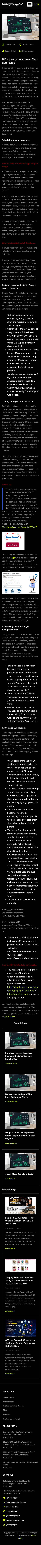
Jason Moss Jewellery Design (19, 1174)
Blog (5, 1410)
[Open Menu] (29, 4)
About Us (6, 1414)
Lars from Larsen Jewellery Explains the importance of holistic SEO (19, 1056)
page (13, 558)
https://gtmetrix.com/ (17, 994)
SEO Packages (9, 1397)
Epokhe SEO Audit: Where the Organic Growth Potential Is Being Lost (20, 1220)
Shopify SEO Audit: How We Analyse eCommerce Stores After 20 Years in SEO (19, 1280)
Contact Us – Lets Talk (11, 1419)
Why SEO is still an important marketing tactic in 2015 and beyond (20, 1135)
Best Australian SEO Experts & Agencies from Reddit (20, 1463)
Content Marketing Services (13, 1406)
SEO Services (8, 1402)
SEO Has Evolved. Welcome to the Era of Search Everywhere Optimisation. (20, 1343)
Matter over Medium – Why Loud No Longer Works (18, 1096)
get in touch (9, 1017)
